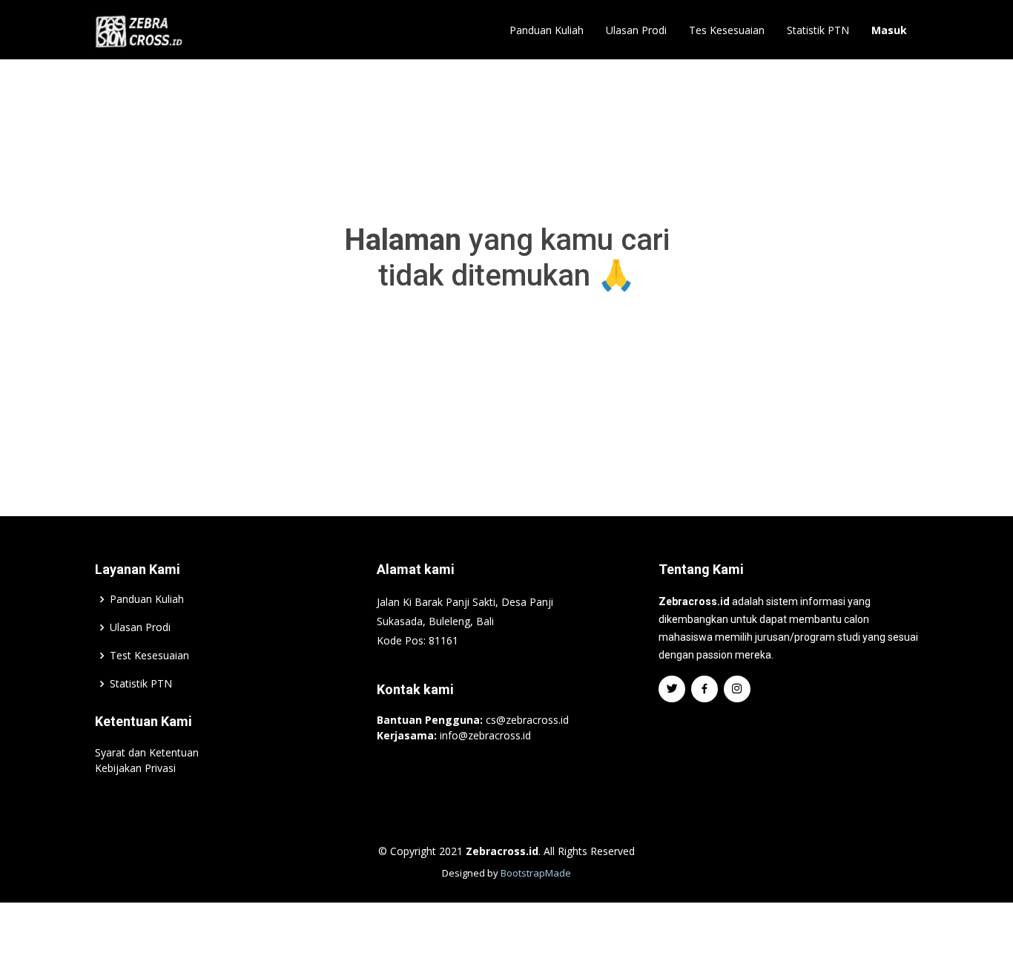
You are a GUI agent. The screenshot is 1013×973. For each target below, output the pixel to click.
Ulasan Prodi (636, 30)
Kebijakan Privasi (135, 768)
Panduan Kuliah (546, 30)
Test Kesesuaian (149, 655)
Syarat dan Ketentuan (147, 752)
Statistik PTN (818, 30)
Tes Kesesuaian (727, 30)
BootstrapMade (536, 873)
